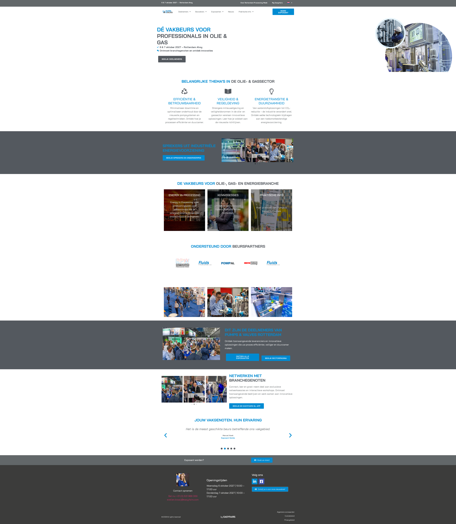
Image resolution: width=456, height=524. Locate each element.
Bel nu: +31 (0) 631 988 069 (182, 496)
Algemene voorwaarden (285, 512)
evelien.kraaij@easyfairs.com (183, 499)
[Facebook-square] (261, 481)
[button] (224, 150)
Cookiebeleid (289, 516)
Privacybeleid (289, 520)
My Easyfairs (277, 3)
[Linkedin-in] (254, 481)
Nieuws (231, 12)
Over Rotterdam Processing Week (253, 3)
